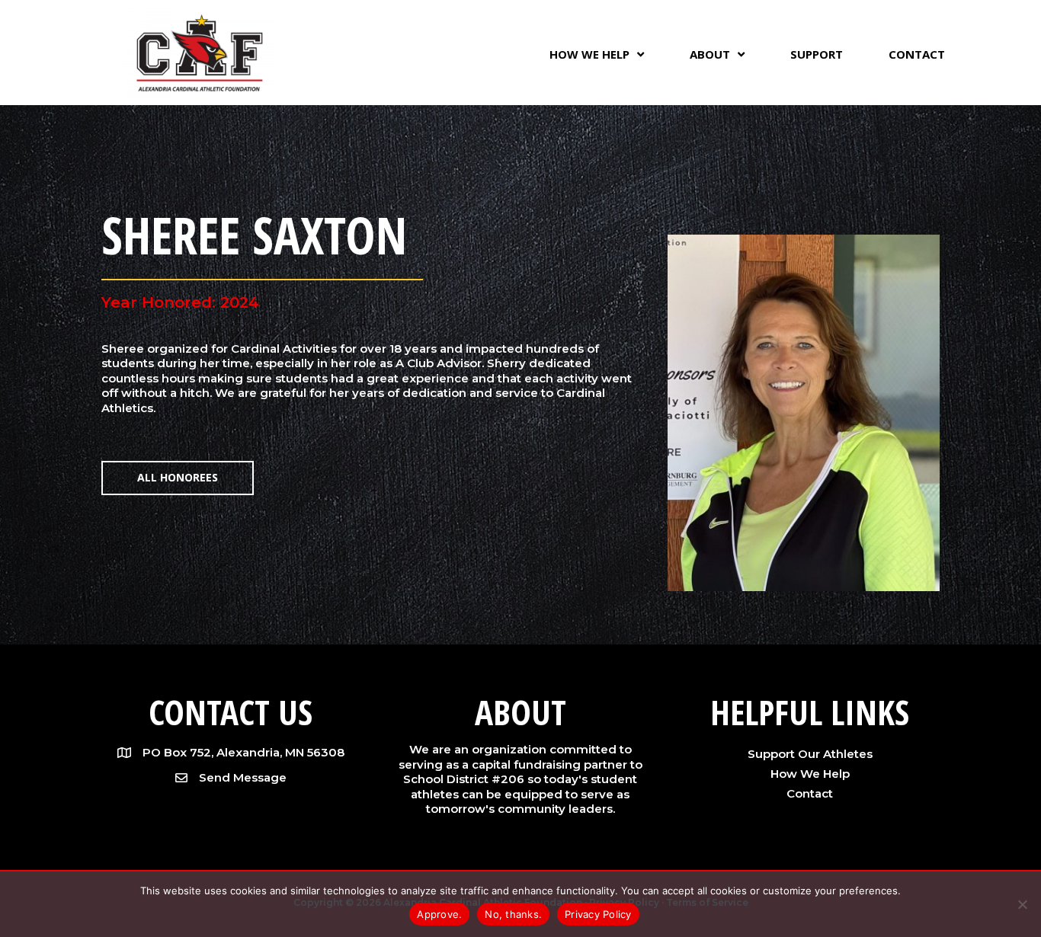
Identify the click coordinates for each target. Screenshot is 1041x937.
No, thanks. (513, 914)
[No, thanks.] (1022, 904)
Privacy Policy (598, 914)
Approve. (439, 914)
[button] (177, 478)
